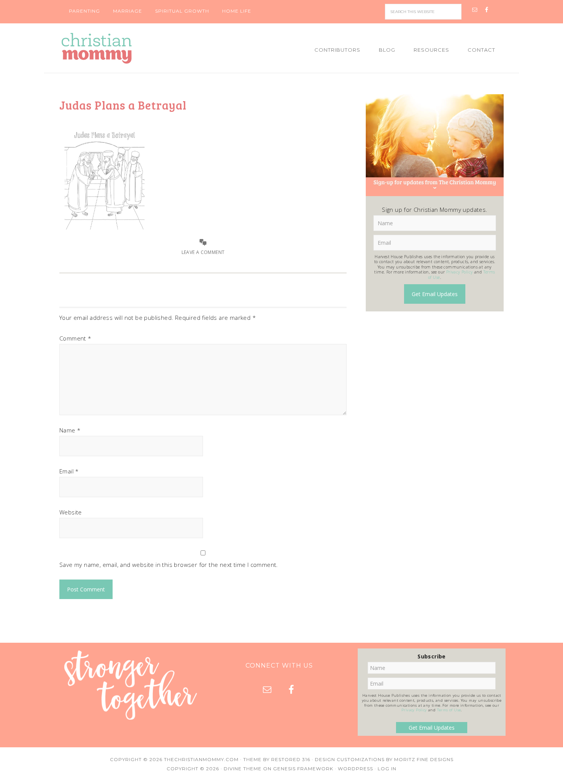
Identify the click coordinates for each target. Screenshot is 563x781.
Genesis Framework (303, 768)
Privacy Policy (459, 272)
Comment (75, 338)
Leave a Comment (203, 252)
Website (70, 512)
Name (69, 430)
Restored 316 (290, 759)
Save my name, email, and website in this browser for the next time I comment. (168, 564)
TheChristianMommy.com (201, 759)
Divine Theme (243, 768)
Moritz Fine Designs (423, 759)
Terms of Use (449, 709)
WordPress (355, 768)
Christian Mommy (122, 48)
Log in (387, 768)
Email (69, 471)
